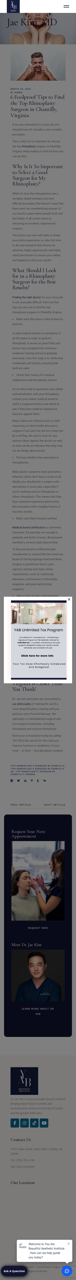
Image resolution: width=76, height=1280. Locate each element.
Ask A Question (14, 1271)
